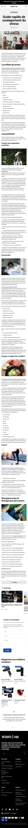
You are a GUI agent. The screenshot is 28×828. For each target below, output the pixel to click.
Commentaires (18, 766)
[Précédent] (1, 2)
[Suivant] (26, 2)
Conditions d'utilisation (20, 796)
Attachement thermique (19, 700)
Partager (15, 582)
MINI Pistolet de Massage (6, 765)
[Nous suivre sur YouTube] (10, 809)
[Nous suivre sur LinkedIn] (17, 809)
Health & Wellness (14, 12)
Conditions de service (15, 626)
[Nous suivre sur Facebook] (2, 809)
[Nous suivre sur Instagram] (6, 809)
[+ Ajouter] (12, 675)
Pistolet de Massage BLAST (5, 762)
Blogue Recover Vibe (20, 764)
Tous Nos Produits (5, 782)
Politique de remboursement (19, 793)
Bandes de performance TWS (6, 777)
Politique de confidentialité (18, 799)
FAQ (2, 790)
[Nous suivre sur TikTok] (13, 809)
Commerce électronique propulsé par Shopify (18, 823)
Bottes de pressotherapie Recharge (4, 772)
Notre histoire (18, 761)
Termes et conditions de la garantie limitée (20, 803)
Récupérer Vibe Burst (18, 536)
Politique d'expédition (20, 790)
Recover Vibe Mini (18, 679)
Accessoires (4, 780)
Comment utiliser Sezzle (6, 792)
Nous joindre (4, 795)
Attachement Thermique (6, 768)
